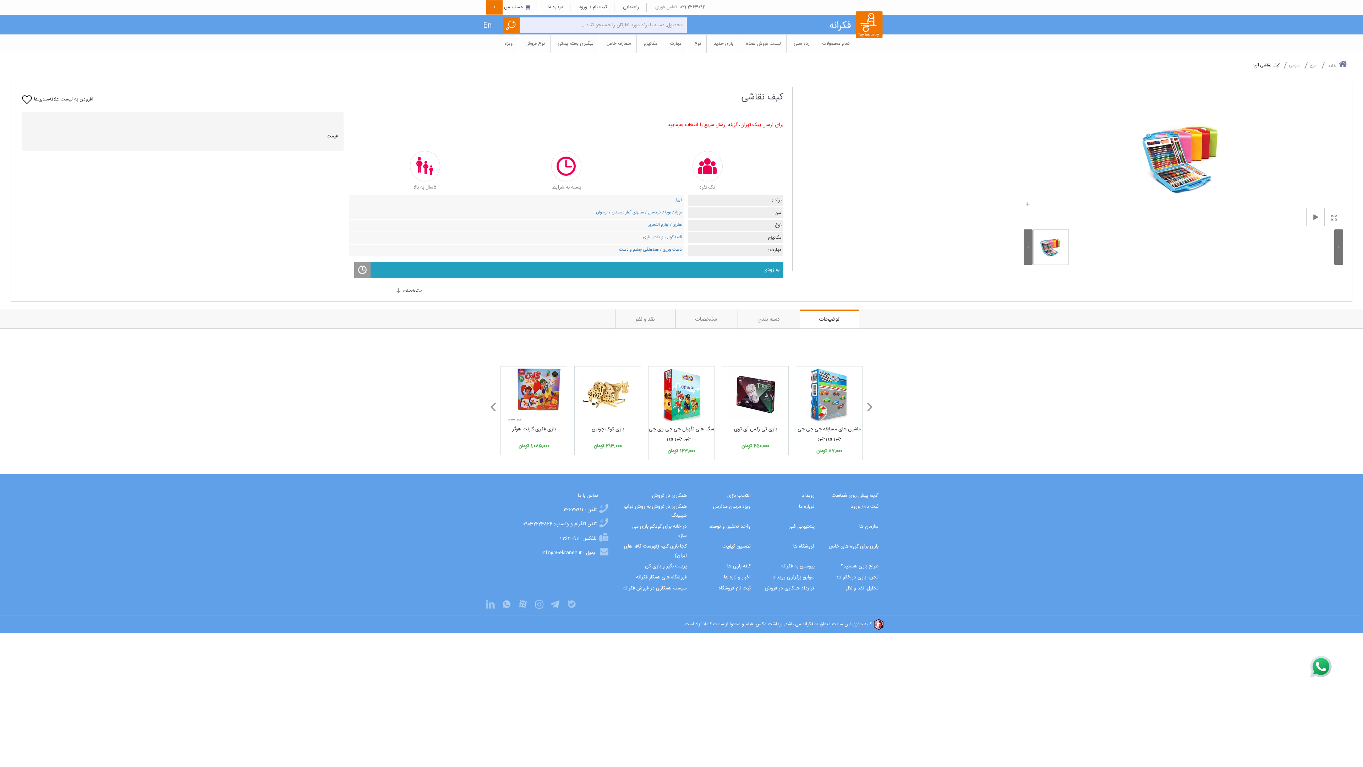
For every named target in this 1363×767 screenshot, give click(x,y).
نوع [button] (697, 44)
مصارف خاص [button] (618, 44)
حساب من (509, 7)
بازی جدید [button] (723, 44)
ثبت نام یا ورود (593, 7)
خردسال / (652, 212)
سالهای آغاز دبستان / (626, 212)
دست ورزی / (670, 249)
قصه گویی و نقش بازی (662, 237)
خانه (1332, 66)
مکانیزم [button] (650, 44)
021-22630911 (693, 7)
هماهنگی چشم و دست (639, 249)
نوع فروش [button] (535, 44)
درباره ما (555, 7)
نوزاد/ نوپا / (671, 212)
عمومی (1295, 65)
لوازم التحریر (658, 224)
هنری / (675, 224)
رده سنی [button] (802, 44)
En (487, 26)
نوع (1313, 65)
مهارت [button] (676, 44)
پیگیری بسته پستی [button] (575, 44)
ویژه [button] (509, 44)
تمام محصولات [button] (836, 44)
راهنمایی (631, 7)
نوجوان (602, 212)
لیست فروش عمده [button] (763, 44)
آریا (679, 199)
